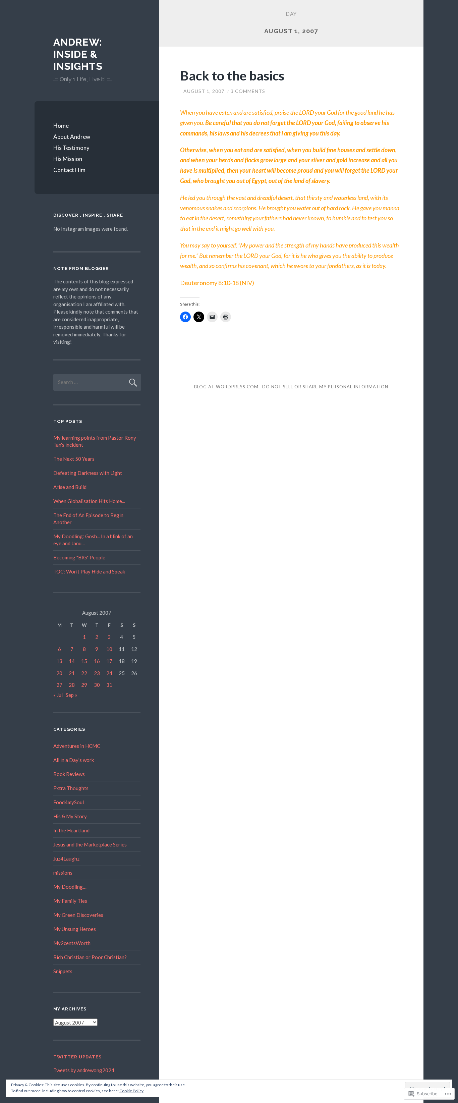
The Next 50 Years (74, 459)
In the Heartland (71, 830)
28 (72, 685)
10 (109, 649)
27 (59, 685)
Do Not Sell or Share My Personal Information (325, 386)
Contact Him (69, 169)
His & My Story (70, 816)
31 (109, 685)
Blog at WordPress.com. (227, 386)
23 (97, 673)
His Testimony (71, 147)
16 (97, 661)
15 (84, 661)
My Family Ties (70, 901)
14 (72, 661)
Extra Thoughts (71, 788)
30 (97, 685)
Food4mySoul (68, 802)
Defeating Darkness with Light (87, 473)
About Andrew (71, 136)
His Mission (67, 158)
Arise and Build (70, 487)
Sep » (71, 695)
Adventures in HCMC (76, 746)
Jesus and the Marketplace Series (90, 844)
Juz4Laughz (66, 859)
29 (84, 685)
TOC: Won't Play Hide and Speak (89, 571)
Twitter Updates (77, 1056)
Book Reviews (69, 774)
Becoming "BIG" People (79, 557)
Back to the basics (232, 75)
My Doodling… (70, 887)
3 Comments (248, 91)
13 (59, 661)
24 (109, 673)
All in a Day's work (73, 760)
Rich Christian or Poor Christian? (90, 957)
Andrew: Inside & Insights (78, 54)
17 (109, 661)
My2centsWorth (72, 943)
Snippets (62, 971)
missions (62, 873)
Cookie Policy (131, 1090)
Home (61, 125)
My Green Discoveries (78, 915)
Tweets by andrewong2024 (83, 1070)
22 (84, 673)
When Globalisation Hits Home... (89, 501)
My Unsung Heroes (74, 929)
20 (59, 673)
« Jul (58, 695)
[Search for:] (97, 382)
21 (72, 673)
